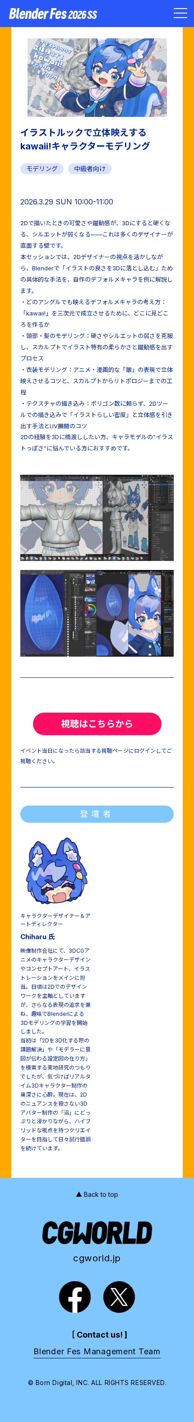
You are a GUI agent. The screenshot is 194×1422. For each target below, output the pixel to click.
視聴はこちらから (97, 723)
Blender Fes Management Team (96, 1351)
